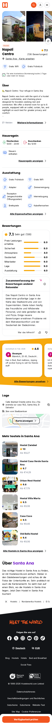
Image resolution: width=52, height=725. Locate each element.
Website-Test (38, 705)
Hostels (15, 658)
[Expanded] (6, 601)
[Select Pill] (33, 5)
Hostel (6, 46)
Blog (7, 658)
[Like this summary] (39, 332)
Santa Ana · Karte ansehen (20, 58)
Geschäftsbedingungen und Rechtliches (26, 698)
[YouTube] (29, 638)
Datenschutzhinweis (26, 692)
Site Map (16, 711)
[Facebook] (9, 638)
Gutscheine (12, 705)
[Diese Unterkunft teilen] (48, 41)
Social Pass (26, 665)
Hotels (24, 658)
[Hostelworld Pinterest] (36, 638)
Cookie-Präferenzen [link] (31, 711)
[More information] (44, 284)
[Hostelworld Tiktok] (42, 638)
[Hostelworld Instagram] (23, 638)
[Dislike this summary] (46, 332)
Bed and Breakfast (38, 658)
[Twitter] (16, 638)
